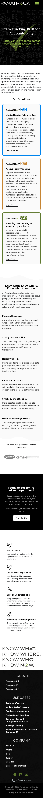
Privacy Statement (25, 792)
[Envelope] (26, 775)
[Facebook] (15, 775)
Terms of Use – (23, 789)
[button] (6, 456)
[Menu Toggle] (37, 3)
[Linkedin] (21, 775)
